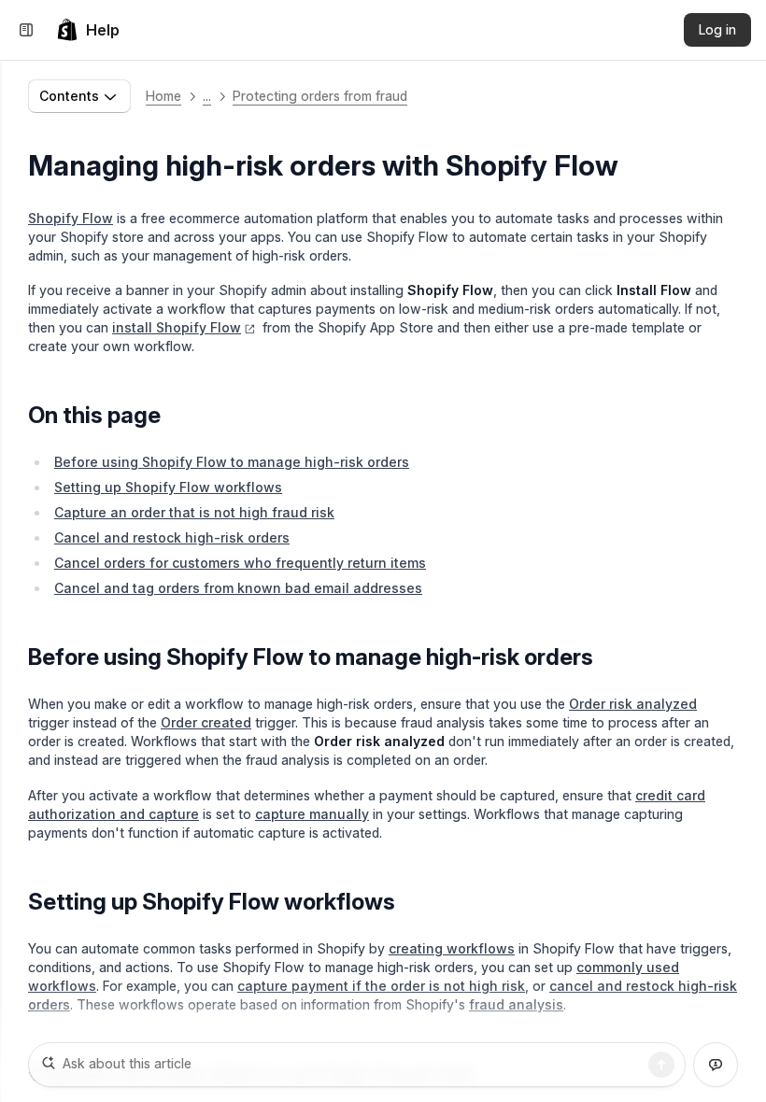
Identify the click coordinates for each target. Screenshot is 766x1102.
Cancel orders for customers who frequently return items (240, 563)
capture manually (312, 814)
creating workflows (452, 948)
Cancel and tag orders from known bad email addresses (238, 588)
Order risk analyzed (633, 704)
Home (163, 96)
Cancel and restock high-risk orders (172, 537)
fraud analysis (516, 1004)
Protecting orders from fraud (320, 96)
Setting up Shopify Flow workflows (168, 487)
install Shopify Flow (176, 327)
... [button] (207, 96)
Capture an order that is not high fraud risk (194, 512)
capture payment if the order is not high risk (381, 986)
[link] (88, 30)
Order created (206, 722)
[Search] (661, 1065)
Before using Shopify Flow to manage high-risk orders (231, 462)
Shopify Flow (70, 218)
